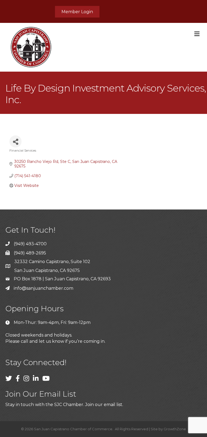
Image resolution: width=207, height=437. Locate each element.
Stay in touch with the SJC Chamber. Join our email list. (64, 404)
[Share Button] (15, 141)
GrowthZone (175, 429)
